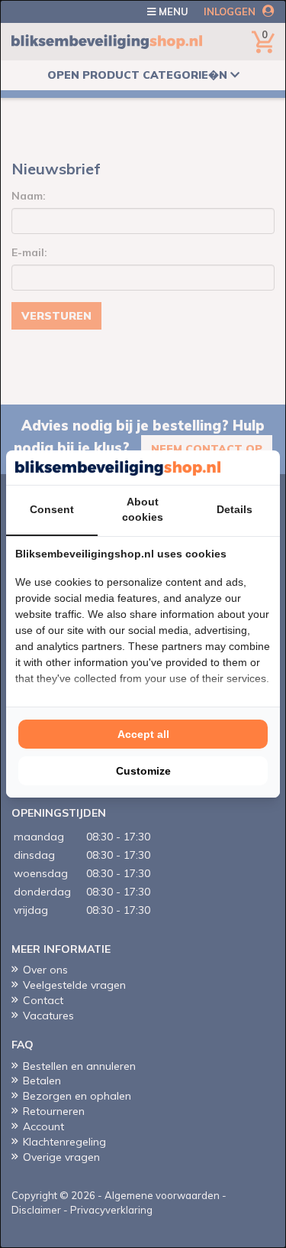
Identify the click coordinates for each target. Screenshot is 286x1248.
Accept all (143, 734)
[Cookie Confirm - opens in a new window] (267, 468)
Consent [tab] (52, 509)
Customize (143, 771)
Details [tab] (234, 509)
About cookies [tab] (142, 509)
